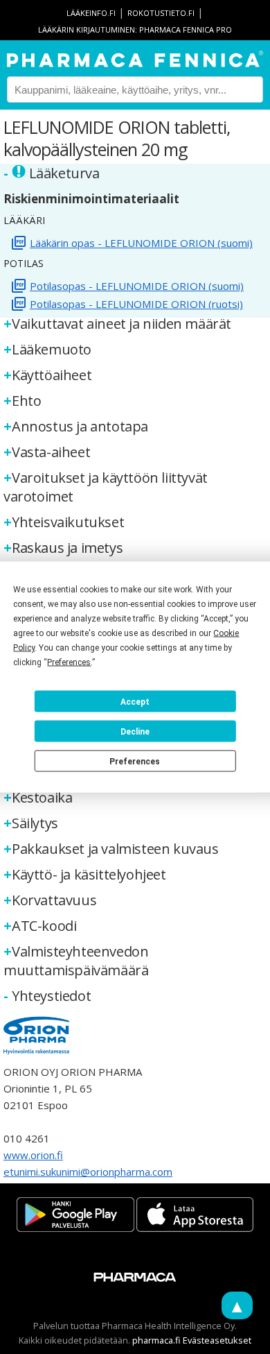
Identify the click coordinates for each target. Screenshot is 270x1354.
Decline (135, 731)
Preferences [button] (69, 662)
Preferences (134, 761)
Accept (135, 701)
